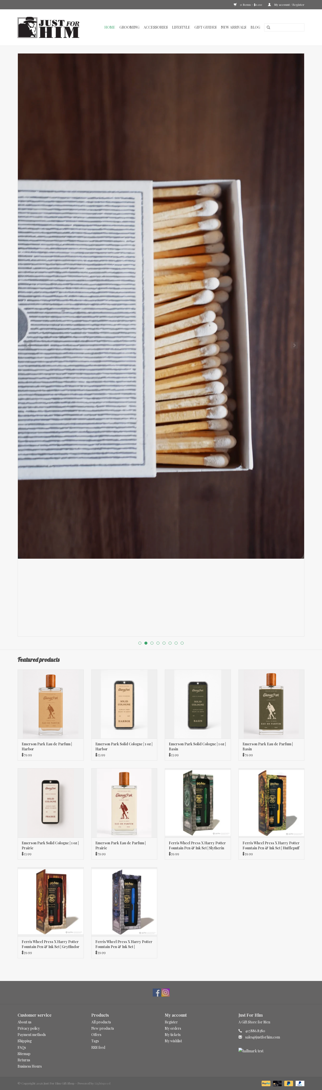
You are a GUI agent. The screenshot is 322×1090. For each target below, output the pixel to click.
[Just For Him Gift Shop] (51, 27)
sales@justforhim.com (262, 1037)
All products (101, 1022)
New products (102, 1028)
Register (171, 1022)
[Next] (294, 345)
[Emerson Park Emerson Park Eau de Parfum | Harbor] (51, 704)
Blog (255, 27)
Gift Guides (205, 27)
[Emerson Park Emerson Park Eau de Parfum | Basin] (271, 704)
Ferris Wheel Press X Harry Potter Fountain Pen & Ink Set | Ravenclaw (123, 944)
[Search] (266, 27)
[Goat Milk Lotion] (161, 306)
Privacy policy (29, 1028)
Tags (95, 1041)
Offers (96, 1034)
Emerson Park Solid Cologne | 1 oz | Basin (197, 746)
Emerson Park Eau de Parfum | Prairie (120, 845)
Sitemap (24, 1053)
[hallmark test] (271, 1051)
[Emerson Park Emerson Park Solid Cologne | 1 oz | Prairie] (51, 802)
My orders (173, 1028)
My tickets (173, 1034)
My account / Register (288, 5)
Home (109, 27)
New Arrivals (233, 27)
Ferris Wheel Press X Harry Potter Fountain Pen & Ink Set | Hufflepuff (271, 845)
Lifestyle (181, 27)
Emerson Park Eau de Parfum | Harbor (47, 746)
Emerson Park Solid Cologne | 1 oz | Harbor (123, 746)
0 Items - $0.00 (251, 5)
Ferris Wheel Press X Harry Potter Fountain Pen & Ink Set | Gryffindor (50, 944)
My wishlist (173, 1041)
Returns (24, 1060)
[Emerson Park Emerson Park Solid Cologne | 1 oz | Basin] (198, 704)
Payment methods (32, 1034)
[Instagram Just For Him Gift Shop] (166, 993)
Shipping (25, 1041)
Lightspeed (102, 1083)
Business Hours (30, 1066)
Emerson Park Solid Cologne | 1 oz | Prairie (50, 845)
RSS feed (98, 1047)
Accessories (156, 27)
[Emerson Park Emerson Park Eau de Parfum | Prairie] (124, 802)
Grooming (129, 27)
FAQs (22, 1047)
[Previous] (27, 345)
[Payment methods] (265, 1083)
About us (24, 1022)
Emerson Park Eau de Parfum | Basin (268, 746)
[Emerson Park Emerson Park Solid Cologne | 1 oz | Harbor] (124, 704)
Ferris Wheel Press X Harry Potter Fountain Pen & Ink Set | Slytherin (197, 845)
